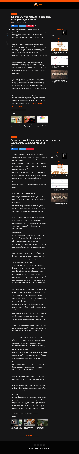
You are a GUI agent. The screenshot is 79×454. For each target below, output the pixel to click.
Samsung (13, 413)
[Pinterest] (7, 41)
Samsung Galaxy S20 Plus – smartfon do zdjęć (42, 428)
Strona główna (13, 10)
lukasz (15, 22)
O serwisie (31, 448)
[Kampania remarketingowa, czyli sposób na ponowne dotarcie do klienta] (59, 74)
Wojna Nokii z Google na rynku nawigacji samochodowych (29, 125)
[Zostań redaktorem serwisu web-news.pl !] (59, 46)
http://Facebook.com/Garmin (18, 105)
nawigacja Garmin (14, 109)
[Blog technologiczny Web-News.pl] (39, 4)
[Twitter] (7, 35)
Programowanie (45, 7)
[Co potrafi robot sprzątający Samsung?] (29, 422)
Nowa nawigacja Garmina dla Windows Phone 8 (16, 124)
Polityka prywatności (45, 448)
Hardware (32, 7)
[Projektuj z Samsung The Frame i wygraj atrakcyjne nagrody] (16, 422)
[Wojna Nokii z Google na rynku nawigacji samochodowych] (29, 119)
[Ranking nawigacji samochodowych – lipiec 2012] (42, 119)
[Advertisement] (59, 91)
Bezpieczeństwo (25, 7)
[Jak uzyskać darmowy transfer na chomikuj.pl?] (59, 60)
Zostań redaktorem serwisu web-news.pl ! (60, 53)
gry (33, 406)
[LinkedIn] (7, 38)
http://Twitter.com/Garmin (36, 103)
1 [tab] (58, 38)
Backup (43, 279)
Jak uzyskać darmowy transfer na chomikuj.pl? (61, 67)
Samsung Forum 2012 (20, 413)
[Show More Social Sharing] (35, 26)
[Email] (7, 43)
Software (52, 7)
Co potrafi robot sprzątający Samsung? (29, 428)
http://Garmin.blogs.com (17, 106)
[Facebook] (7, 32)
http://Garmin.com (20, 101)
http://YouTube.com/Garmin (32, 105)
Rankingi (63, 7)
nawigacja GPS (22, 109)
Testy (57, 7)
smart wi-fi (36, 413)
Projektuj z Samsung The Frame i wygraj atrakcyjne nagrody (16, 428)
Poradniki (38, 7)
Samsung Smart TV (28, 413)
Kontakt (37, 448)
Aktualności (16, 7)
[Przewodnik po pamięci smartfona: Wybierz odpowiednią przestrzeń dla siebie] (65, 33)
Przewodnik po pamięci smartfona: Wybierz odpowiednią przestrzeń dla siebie (56, 32)
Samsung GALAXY (16, 375)
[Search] (76, 1)
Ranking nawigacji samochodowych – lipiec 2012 (42, 125)
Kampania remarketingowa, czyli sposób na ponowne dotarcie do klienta (60, 81)
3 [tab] (60, 38)
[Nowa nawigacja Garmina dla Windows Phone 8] (16, 119)
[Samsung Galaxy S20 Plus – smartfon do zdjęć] (42, 422)
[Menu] (2, 4)
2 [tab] (59, 38)
